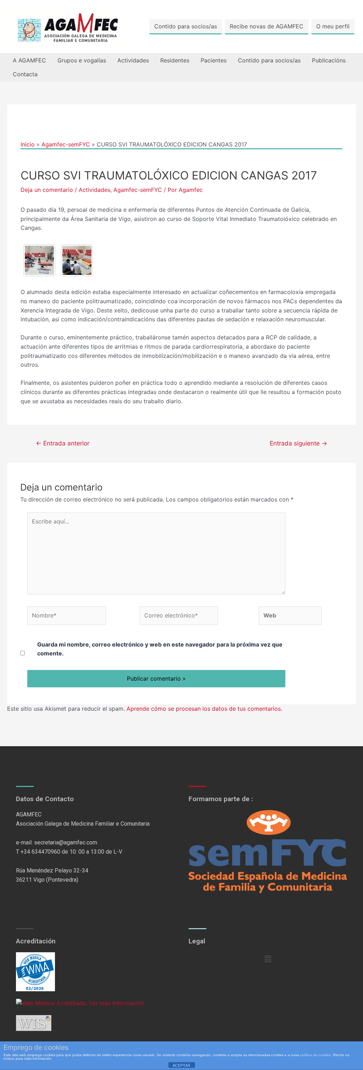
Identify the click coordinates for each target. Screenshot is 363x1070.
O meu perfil (333, 26)
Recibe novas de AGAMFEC (266, 26)
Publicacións (329, 60)
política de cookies (315, 1055)
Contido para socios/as (185, 26)
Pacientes (214, 60)
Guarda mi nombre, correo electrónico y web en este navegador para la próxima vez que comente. (160, 649)
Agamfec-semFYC (137, 189)
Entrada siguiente (298, 443)
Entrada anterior (62, 443)
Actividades (133, 60)
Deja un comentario (47, 189)
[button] (268, 958)
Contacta (25, 74)
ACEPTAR (181, 1065)
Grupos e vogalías (81, 60)
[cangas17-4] (39, 260)
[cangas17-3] (77, 260)
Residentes (174, 60)
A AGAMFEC (29, 60)
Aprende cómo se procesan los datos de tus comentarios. (204, 708)
